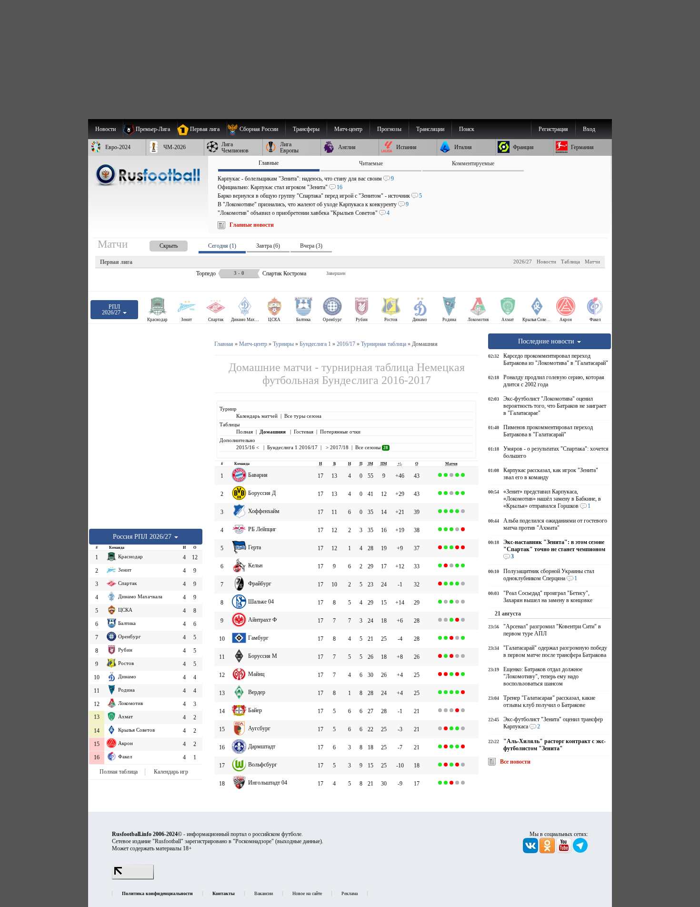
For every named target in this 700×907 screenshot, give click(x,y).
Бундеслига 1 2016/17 (292, 447)
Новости (546, 261)
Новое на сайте (307, 893)
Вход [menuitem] (589, 129)
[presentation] (159, 244)
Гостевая (303, 431)
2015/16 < (248, 447)
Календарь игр (171, 771)
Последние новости (547, 341)
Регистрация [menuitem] (553, 129)
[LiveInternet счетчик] (133, 877)
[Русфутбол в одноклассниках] (548, 851)
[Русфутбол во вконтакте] (531, 851)
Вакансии (263, 893)
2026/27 (522, 261)
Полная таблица (119, 771)
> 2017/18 (336, 447)
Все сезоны (371, 447)
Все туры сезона (302, 416)
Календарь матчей (257, 416)
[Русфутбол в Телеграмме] (580, 851)
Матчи (592, 261)
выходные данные (298, 841)
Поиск (466, 129)
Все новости (515, 761)
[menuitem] (256, 129)
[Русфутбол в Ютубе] (564, 851)
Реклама (349, 893)
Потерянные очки (340, 431)
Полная (244, 431)
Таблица (570, 261)
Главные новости (252, 225)
